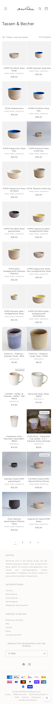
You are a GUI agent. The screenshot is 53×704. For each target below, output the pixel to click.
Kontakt (9, 627)
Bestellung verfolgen (14, 620)
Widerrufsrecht (20, 694)
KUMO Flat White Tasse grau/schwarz (14, 230)
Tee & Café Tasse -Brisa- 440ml (38, 395)
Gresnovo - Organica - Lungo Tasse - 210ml (39, 355)
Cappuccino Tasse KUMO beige (38, 520)
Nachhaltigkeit (12, 602)
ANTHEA (22, 691)
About (8, 631)
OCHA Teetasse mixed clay (39, 188)
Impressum (36, 697)
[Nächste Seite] (38, 542)
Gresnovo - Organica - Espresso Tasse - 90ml (14, 355)
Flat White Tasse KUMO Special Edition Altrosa (38, 480)
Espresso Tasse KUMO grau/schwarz (14, 480)
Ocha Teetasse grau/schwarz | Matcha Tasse (14, 521)
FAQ (7, 624)
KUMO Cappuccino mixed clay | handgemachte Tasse (39, 270)
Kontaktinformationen (28, 700)
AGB (17, 697)
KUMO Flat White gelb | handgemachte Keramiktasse (38, 313)
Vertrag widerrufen (14, 635)
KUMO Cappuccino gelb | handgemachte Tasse (38, 230)
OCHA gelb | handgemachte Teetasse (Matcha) (14, 271)
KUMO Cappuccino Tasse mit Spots (14, 189)
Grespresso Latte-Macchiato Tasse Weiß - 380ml (14, 438)
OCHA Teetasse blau (14, 108)
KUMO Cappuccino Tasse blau (14, 149)
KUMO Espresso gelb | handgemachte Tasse (14, 312)
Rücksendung (11, 594)
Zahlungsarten (12, 598)
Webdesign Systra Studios (17, 605)
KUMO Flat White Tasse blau (38, 109)
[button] (6, 9)
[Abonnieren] (44, 653)
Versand (9, 591)
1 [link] (15, 542)
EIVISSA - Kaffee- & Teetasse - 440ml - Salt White (14, 396)
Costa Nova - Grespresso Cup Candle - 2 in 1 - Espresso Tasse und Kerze (38, 438)
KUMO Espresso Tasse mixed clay (39, 149)
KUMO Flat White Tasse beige (14, 69)
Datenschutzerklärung (38, 694)
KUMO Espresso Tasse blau (39, 68)
